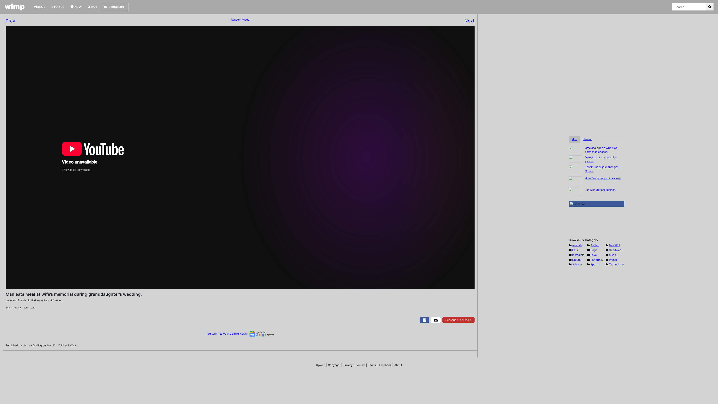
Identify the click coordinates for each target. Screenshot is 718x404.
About (398, 365)
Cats (575, 250)
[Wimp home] (14, 7)
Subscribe (116, 7)
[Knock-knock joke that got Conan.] (575, 169)
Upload (320, 365)
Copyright (334, 365)
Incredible (578, 254)
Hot (94, 7)
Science (577, 264)
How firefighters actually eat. (603, 178)
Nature (576, 259)
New (77, 7)
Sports (594, 264)
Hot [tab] (574, 139)
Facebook (385, 365)
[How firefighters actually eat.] (575, 181)
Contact (360, 365)
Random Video (240, 19)
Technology (616, 264)
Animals (577, 245)
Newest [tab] (587, 139)
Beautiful (614, 245)
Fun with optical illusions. (600, 189)
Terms (372, 365)
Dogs (593, 250)
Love (593, 254)
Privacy (348, 365)
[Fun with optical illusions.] (575, 191)
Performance (598, 259)
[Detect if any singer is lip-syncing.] (575, 158)
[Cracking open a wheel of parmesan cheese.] (575, 149)
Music (612, 254)
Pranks (613, 259)
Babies (594, 245)
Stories (57, 7)
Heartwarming (618, 250)
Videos (40, 7)
